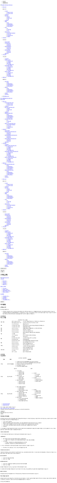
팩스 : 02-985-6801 (11, 408)
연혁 (8, 19)
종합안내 (4, 77)
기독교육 (4, 54)
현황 (6, 21)
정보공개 (6, 94)
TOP (2, 413)
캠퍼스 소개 (7, 31)
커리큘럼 (9, 62)
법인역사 (6, 15)
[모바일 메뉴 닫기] (2, 99)
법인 (8, 22)
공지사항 (6, 81)
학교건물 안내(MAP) (11, 33)
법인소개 (4, 101)
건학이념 (6, 14)
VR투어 (8, 36)
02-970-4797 (3, 408)
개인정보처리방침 (6, 403)
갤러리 (6, 87)
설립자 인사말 (10, 12)
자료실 (6, 93)
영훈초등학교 (9, 23)
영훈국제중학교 (10, 25)
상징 (6, 27)
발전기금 (10, 98)
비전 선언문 (7, 41)
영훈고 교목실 (7, 71)
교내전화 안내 (10, 35)
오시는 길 (9, 34)
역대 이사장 (9, 18)
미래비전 (4, 37)
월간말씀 (9, 63)
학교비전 (9, 44)
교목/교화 (9, 29)
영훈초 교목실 (7, 59)
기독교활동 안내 (10, 64)
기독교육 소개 (10, 61)
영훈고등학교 (9, 26)
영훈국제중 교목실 (8, 65)
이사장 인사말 (10, 13)
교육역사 (6, 20)
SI (7, 28)
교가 (8, 30)
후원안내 (6, 53)
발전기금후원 (2, 271)
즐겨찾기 (2, 301)
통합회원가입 (5, 2)
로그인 (4, 1)
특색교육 (9, 45)
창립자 (8, 16)
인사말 (6, 11)
